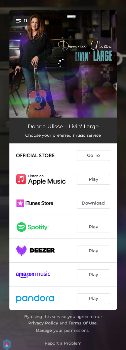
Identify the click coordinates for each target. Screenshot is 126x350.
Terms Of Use (83, 322)
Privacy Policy (43, 322)
